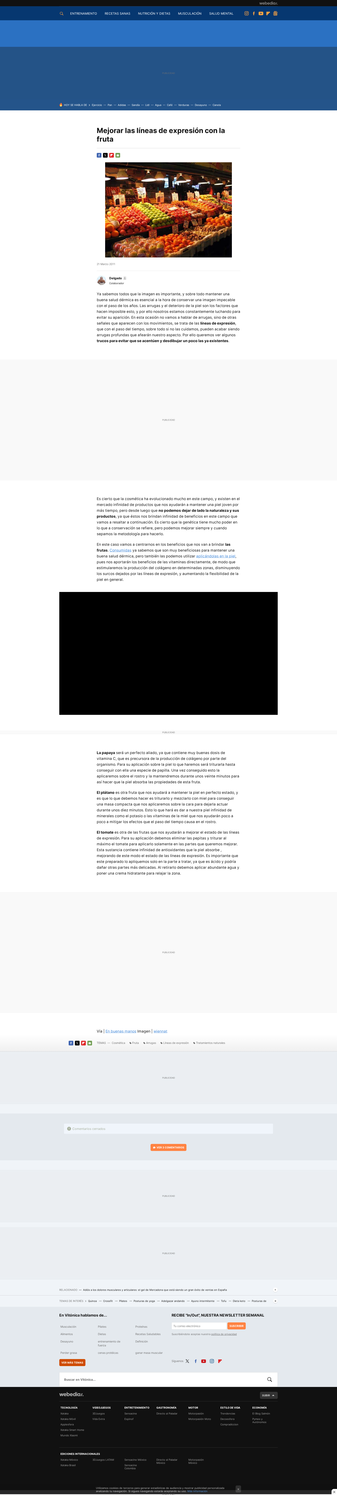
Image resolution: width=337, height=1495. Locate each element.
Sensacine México (135, 1459)
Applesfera (67, 1424)
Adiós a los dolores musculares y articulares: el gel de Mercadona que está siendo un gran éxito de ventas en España (155, 1289)
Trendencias (227, 1413)
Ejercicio (97, 104)
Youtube (261, 13)
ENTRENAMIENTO (83, 13)
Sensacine (130, 1413)
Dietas (102, 1334)
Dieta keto (239, 1300)
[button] (117, 278)
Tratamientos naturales (210, 1042)
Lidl (147, 104)
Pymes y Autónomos (259, 1420)
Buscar (269, 1379)
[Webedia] (268, 3)
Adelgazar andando (173, 1300)
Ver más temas (72, 1362)
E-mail (117, 155)
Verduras (183, 104)
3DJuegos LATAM (103, 1459)
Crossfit (108, 1300)
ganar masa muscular (149, 1352)
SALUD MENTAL (221, 13)
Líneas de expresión (176, 1042)
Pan (110, 104)
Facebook (253, 13)
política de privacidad (224, 1334)
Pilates (123, 1300)
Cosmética (119, 1042)
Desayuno (201, 104)
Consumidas (120, 550)
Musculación (68, 1326)
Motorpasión (196, 1413)
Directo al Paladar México (166, 1461)
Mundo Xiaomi (69, 1435)
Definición (141, 1341)
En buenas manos (121, 1031)
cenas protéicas (108, 1352)
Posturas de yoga (145, 1300)
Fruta (135, 1042)
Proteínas (141, 1326)
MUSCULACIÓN (189, 13)
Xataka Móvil (68, 1418)
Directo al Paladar (166, 1413)
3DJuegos (98, 1413)
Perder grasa (68, 1352)
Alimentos (66, 1334)
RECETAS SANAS (117, 13)
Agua (158, 104)
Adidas (122, 104)
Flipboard (268, 13)
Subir (266, 1395)
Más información (197, 1491)
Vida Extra (98, 1418)
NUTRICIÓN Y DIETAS (154, 13)
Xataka (64, 1413)
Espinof (129, 1418)
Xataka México (69, 1459)
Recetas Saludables (148, 1334)
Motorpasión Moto (199, 1418)
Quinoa (93, 1300)
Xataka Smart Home (72, 1429)
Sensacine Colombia (130, 1467)
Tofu (224, 1300)
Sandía (136, 104)
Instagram (246, 13)
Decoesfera (227, 1418)
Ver (170, 1147)
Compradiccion (229, 1424)
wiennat (160, 1031)
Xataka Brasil (68, 1465)
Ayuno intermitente (203, 1300)
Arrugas (151, 1042)
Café (170, 104)
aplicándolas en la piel (215, 556)
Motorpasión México (196, 1461)
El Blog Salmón (261, 1413)
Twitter (105, 155)
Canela (217, 104)
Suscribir (237, 1325)
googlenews (275, 13)
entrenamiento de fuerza (109, 1343)
